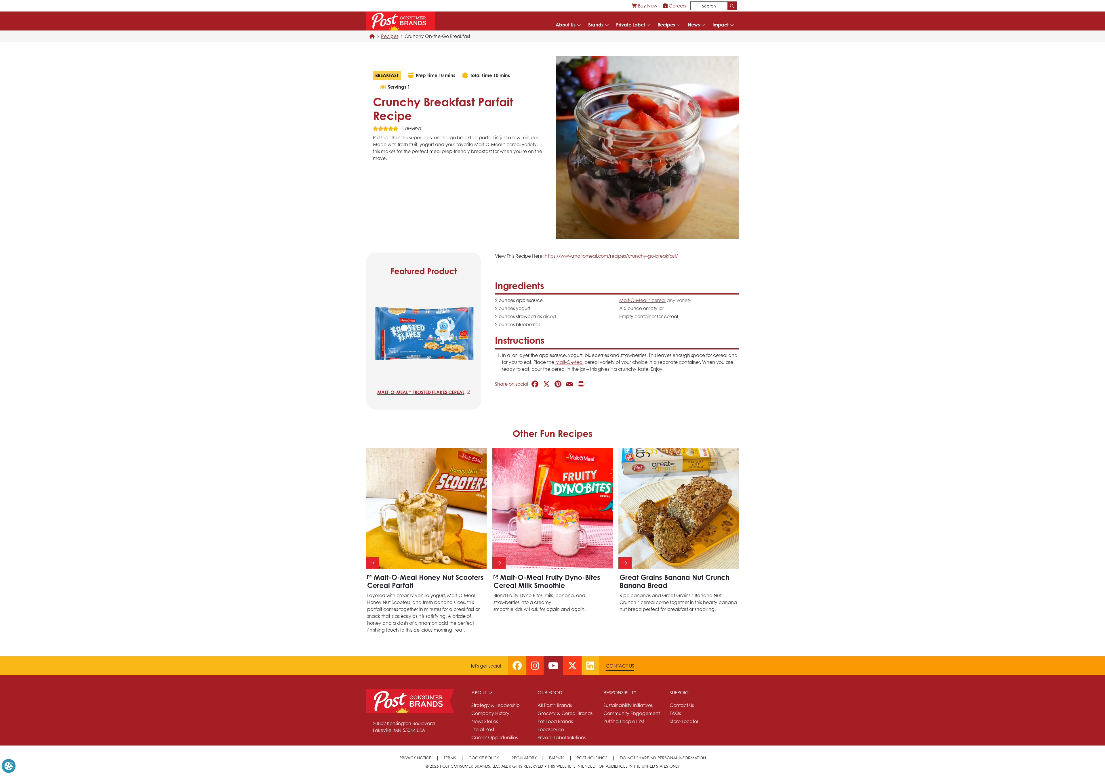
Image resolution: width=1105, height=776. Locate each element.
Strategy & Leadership (495, 705)
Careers (677, 6)
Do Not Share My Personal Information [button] (663, 757)
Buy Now (647, 6)
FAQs (675, 713)
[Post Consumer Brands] (400, 21)
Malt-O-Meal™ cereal (642, 300)
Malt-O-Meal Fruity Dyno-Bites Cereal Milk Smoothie (547, 581)
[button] (8, 765)
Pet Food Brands (555, 721)
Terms (450, 757)
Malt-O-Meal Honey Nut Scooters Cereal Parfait (425, 581)
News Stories (484, 721)
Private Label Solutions (562, 737)
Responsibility (619, 692)
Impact (720, 25)
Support (679, 692)
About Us (566, 25)
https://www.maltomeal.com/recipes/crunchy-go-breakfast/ (611, 256)
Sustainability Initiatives (628, 705)
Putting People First (623, 721)
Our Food (550, 692)
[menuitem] (644, 6)
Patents (556, 757)
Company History (490, 713)
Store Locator (684, 721)
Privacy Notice (415, 757)
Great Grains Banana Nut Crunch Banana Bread (674, 581)
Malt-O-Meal (569, 362)
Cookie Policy (483, 757)
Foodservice (551, 729)
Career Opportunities (494, 737)
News (694, 25)
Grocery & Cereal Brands (565, 713)
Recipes (666, 25)
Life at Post (482, 729)
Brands (595, 25)
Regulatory (524, 757)
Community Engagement (631, 713)
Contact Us (620, 666)
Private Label (630, 25)
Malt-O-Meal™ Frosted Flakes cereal (420, 392)
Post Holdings (592, 757)
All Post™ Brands (555, 705)
